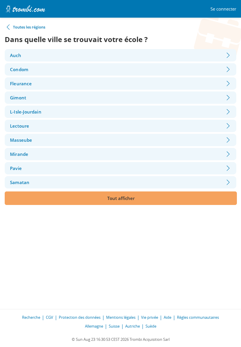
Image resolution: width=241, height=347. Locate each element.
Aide (167, 317)
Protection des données (80, 317)
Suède (150, 326)
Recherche (31, 317)
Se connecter (223, 9)
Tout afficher (121, 198)
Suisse (114, 326)
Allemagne (94, 326)
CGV (49, 317)
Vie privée (149, 317)
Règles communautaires (198, 317)
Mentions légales (120, 317)
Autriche (132, 326)
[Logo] (25, 8)
